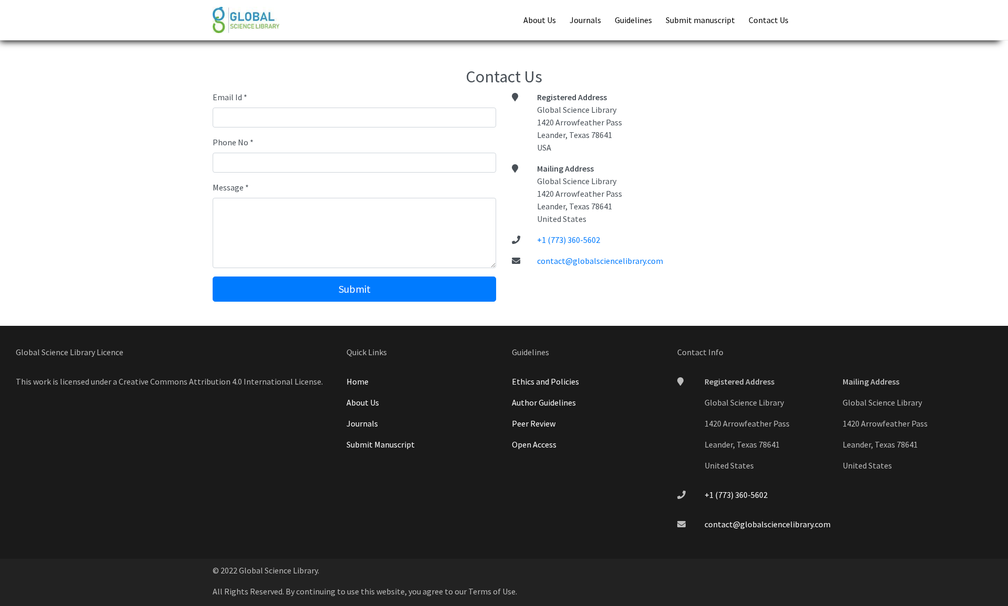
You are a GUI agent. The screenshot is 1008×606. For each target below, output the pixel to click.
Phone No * (233, 142)
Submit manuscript (700, 20)
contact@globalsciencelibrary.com (600, 261)
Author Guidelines (544, 402)
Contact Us (769, 20)
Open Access (534, 444)
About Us (539, 20)
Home (357, 381)
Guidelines (633, 20)
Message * (231, 187)
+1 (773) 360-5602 (568, 240)
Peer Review (533, 423)
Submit (355, 288)
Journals (585, 20)
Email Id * (230, 97)
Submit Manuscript (380, 444)
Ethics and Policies (545, 381)
